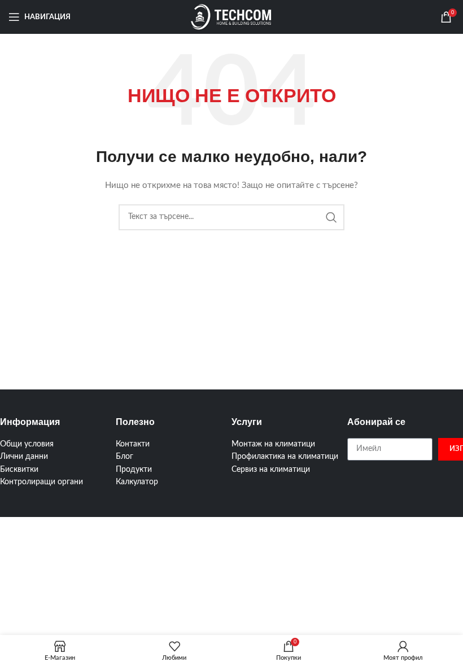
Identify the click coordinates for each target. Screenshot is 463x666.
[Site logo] (231, 17)
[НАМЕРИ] (331, 217)
